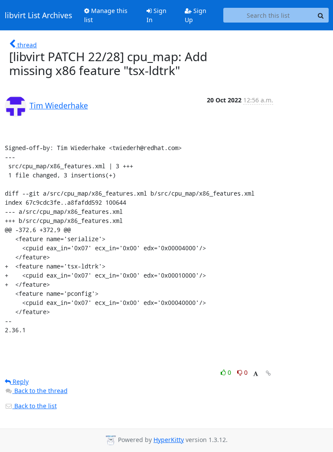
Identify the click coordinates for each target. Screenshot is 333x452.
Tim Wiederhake (58, 105)
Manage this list (105, 15)
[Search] (321, 15)
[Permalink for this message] (268, 373)
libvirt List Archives (38, 15)
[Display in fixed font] (255, 374)
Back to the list (35, 406)
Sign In (156, 15)
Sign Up (195, 15)
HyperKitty (168, 440)
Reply (20, 381)
